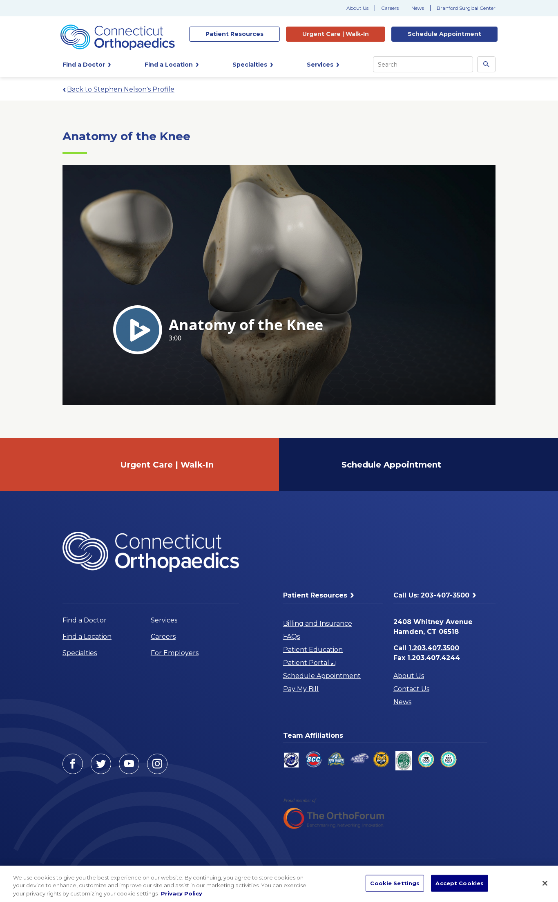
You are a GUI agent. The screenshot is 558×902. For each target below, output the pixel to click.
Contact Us (411, 689)
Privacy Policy (181, 893)
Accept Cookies (459, 883)
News (417, 8)
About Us (357, 8)
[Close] (545, 883)
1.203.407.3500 (433, 648)
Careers (390, 8)
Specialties (79, 653)
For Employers (175, 653)
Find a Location (87, 636)
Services (164, 620)
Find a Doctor (84, 620)
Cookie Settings (395, 883)
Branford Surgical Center (466, 8)
